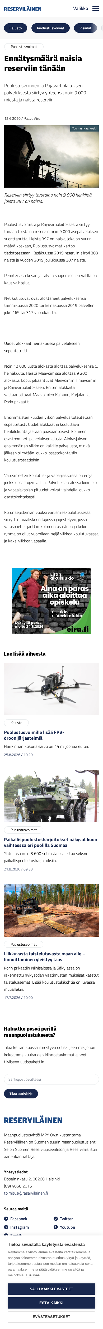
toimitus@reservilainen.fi (26, 1193)
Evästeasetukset (51, 1317)
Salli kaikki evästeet (51, 1289)
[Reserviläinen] (22, 8)
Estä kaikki (51, 1303)
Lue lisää (33, 1275)
